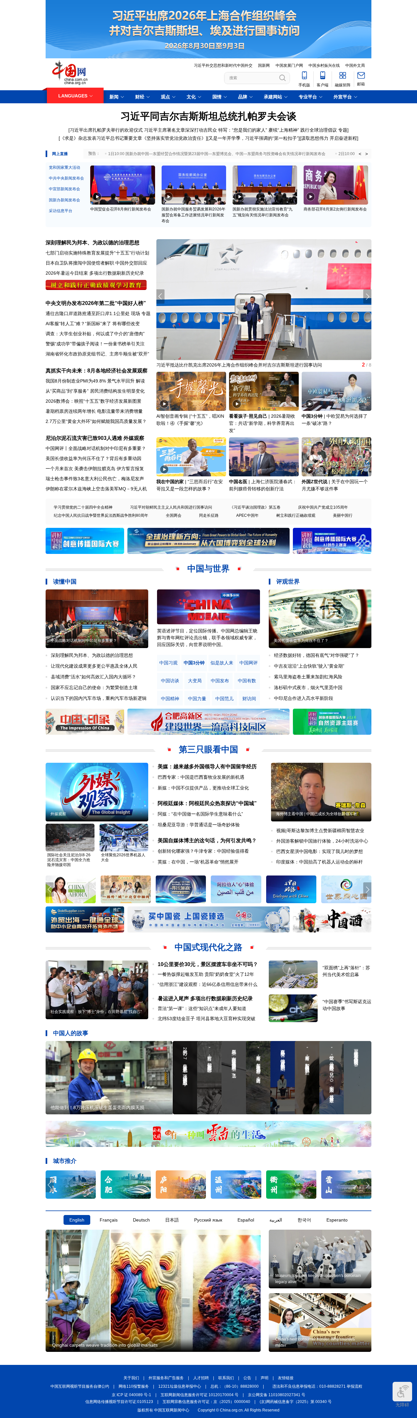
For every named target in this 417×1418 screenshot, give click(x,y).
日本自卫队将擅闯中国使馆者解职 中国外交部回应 (96, 263)
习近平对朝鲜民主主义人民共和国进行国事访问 (171, 507)
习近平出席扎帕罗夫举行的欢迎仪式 (106, 130)
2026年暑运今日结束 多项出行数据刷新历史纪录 (95, 273)
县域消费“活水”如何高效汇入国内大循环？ (93, 676)
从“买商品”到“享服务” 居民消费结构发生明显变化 (95, 391)
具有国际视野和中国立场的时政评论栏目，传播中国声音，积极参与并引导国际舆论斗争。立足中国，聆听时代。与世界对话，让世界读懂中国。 (207, 637)
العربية (275, 1220)
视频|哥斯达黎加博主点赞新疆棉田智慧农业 (320, 830)
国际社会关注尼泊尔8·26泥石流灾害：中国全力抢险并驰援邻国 (69, 860)
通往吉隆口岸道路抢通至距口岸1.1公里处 (88, 313)
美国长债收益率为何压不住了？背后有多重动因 (93, 458)
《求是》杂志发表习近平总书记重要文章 (101, 138)
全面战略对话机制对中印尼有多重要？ (83, 640)
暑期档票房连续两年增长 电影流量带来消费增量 (94, 411)
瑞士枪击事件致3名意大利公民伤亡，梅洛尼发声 (95, 478)
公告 (247, 1378)
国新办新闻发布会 (64, 200)
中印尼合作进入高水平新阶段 (303, 698)
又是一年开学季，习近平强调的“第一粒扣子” (253, 138)
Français (109, 1220)
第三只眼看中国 (208, 749)
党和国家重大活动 (64, 167)
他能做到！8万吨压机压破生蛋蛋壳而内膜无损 (97, 1107)
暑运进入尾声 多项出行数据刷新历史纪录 (205, 998)
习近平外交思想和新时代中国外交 (223, 65)
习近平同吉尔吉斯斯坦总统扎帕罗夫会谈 (208, 116)
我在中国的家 (170, 481)
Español (245, 1220)
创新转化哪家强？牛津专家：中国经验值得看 (203, 851)
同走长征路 (209, 515)
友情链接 (286, 1378)
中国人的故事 (70, 1033)
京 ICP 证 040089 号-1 (131, 1395)
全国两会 (173, 515)
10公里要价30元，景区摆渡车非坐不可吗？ (208, 964)
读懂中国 (65, 581)
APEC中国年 (247, 515)
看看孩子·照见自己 (248, 416)
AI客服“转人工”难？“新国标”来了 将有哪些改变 (93, 323)
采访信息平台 (60, 211)
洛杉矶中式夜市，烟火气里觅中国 (308, 687)
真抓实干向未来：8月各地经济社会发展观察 (97, 370)
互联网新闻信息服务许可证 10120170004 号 (199, 1395)
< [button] (360, 153)
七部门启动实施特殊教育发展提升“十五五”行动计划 (97, 252)
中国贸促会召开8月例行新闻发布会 (120, 209)
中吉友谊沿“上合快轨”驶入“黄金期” (309, 666)
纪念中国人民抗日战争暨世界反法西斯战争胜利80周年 (101, 515)
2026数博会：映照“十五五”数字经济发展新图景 (93, 401)
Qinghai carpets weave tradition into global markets (105, 1345)
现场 (135, 313)
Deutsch (141, 1220)
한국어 (304, 1220)
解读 (140, 380)
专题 (342, 130)
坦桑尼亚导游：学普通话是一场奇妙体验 (199, 824)
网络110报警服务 (134, 1386)
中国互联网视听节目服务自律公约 (79, 1386)
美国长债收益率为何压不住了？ (301, 640)
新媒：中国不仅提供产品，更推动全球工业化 (203, 787)
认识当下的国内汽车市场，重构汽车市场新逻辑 (99, 698)
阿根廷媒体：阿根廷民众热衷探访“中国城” (207, 803)
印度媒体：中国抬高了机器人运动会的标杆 (319, 861)
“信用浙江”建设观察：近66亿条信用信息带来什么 (207, 984)
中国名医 (238, 481)
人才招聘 (201, 1378)
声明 (264, 1378)
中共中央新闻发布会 (66, 178)
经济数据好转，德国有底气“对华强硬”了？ (316, 655)
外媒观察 (133, 438)
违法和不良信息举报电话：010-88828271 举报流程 (317, 1386)
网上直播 (60, 154)
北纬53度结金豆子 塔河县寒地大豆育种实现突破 (206, 1018)
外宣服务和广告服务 (166, 1378)
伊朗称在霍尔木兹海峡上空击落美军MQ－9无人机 (96, 488)
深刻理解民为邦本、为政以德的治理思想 (92, 242)
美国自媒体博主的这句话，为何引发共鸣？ (207, 840)
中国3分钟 (312, 416)
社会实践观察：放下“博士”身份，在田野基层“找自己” (96, 1011)
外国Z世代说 (314, 481)
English (76, 1220)
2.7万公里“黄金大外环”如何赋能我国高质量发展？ (96, 421)
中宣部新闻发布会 (64, 189)
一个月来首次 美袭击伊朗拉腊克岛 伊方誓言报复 (95, 468)
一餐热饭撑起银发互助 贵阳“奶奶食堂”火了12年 (206, 974)
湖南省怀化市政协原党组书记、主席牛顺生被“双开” (97, 353)
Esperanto (337, 1220)
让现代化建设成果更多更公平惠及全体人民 (94, 666)
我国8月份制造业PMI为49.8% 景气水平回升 (90, 380)
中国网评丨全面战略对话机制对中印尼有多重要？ (96, 448)
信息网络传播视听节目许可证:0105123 (119, 1401)
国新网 (264, 65)
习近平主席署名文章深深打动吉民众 (180, 130)
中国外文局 (355, 65)
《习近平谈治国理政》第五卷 (255, 507)
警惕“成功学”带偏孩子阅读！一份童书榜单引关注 (95, 343)
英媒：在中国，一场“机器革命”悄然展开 (198, 861)
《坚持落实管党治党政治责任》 (174, 138)
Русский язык (208, 1220)
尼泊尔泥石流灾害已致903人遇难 (84, 438)
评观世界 (288, 581)
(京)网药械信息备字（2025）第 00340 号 (296, 1401)
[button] (367, 296)
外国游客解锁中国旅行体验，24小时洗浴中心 (322, 841)
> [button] (366, 153)
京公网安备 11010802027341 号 (276, 1395)
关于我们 (131, 1378)
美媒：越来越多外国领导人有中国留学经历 (207, 766)
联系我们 (226, 1378)
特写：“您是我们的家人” (242, 130)
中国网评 (248, 662)
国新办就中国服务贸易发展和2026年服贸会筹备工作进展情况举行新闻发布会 (193, 215)
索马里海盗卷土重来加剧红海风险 (308, 676)
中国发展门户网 (289, 65)
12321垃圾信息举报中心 (179, 1386)
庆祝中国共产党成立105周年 (323, 507)
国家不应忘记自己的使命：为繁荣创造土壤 (94, 687)
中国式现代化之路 (208, 947)
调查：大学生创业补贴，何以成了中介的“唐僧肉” (95, 333)
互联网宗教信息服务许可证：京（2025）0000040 (206, 1401)
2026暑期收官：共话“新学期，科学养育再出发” (262, 423)
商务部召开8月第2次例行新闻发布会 (335, 209)
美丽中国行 (342, 515)
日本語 (172, 1220)
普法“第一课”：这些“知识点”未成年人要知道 (202, 1008)
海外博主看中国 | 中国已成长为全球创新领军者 (316, 814)
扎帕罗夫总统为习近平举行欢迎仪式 (192, 365)
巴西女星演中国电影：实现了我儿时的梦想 (319, 851)
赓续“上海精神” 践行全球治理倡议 (302, 130)
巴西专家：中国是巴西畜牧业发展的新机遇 (201, 777)
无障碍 (402, 1404)
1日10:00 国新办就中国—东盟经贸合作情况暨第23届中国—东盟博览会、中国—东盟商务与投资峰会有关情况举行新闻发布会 (216, 154)
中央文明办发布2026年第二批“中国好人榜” (96, 303)
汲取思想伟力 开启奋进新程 (329, 138)
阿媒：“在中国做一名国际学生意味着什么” (200, 814)
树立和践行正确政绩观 (295, 515)
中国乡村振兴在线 (324, 65)
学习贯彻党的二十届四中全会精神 (83, 507)
